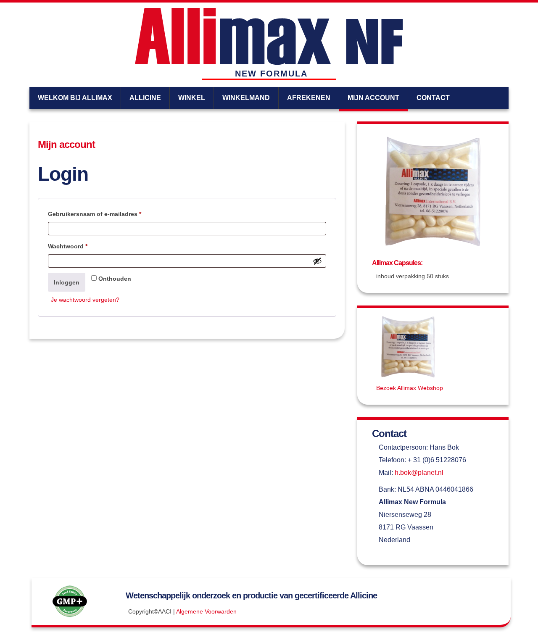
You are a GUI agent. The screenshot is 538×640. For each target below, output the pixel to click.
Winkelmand (246, 97)
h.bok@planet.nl (419, 472)
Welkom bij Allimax (75, 97)
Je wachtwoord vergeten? (85, 299)
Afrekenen (308, 97)
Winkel (191, 97)
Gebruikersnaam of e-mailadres (104, 213)
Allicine (145, 97)
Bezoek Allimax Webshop (409, 388)
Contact (433, 97)
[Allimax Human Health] (269, 36)
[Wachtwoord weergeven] (317, 261)
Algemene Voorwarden (206, 611)
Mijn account (373, 97)
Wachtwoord (77, 246)
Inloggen (66, 282)
